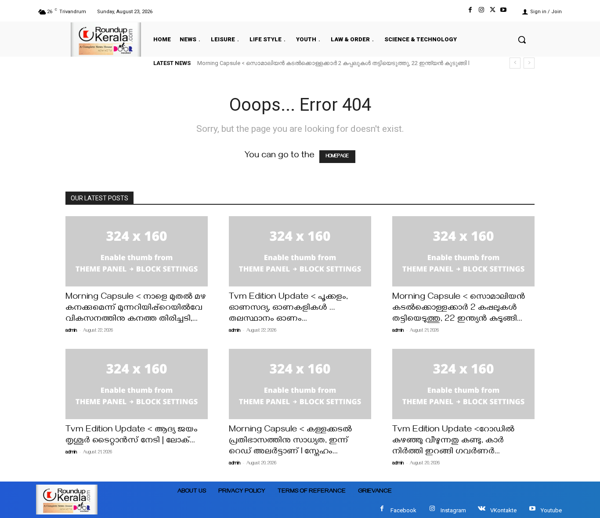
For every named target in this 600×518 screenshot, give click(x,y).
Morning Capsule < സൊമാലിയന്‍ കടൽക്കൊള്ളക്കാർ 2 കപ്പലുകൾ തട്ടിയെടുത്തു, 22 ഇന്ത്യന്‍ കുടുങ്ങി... (458, 308)
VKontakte (503, 510)
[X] (492, 11)
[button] (522, 39)
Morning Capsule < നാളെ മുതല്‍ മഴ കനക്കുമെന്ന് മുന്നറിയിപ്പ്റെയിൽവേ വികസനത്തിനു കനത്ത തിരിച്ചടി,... (135, 308)
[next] (529, 63)
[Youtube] (503, 11)
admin (71, 331)
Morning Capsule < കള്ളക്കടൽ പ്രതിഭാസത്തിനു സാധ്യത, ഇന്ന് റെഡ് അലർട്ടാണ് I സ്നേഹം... (290, 441)
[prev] (515, 63)
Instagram (453, 510)
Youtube (551, 510)
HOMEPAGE (337, 156)
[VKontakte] (481, 510)
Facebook (403, 510)
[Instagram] (481, 11)
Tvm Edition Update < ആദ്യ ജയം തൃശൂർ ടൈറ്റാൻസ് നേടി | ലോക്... (131, 436)
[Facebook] (470, 11)
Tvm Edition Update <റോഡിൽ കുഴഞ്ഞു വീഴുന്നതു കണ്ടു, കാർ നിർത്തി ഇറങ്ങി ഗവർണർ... (453, 441)
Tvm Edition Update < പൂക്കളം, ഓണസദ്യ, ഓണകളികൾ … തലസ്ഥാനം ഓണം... (288, 308)
